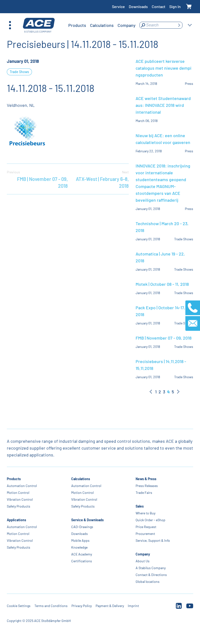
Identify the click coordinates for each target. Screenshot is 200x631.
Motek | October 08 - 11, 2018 (162, 284)
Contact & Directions (151, 575)
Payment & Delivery (110, 606)
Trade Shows (19, 72)
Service (118, 6)
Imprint (133, 606)
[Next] (178, 391)
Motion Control (18, 492)
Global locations (148, 581)
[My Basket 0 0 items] (189, 6)
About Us (143, 561)
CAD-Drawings (82, 527)
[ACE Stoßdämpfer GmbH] (39, 25)
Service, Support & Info (153, 540)
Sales (140, 506)
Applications (16, 520)
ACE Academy (81, 554)
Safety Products (18, 506)
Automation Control (22, 486)
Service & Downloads (87, 520)
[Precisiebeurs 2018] (31, 131)
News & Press (146, 479)
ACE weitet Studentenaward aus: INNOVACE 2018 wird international (163, 105)
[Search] (179, 25)
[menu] (102, 25)
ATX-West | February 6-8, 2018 (102, 179)
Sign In (175, 6)
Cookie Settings (18, 606)
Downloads (138, 6)
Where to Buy (145, 513)
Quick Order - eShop (150, 520)
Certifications (81, 561)
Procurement (145, 533)
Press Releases (147, 486)
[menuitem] (77, 25)
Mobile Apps (80, 540)
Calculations (80, 479)
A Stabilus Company (151, 568)
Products (14, 479)
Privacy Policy (81, 606)
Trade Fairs (144, 492)
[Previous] (150, 391)
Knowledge (79, 547)
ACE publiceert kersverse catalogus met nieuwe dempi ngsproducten (163, 67)
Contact (158, 6)
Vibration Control (20, 499)
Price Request (146, 527)
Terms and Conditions (51, 606)
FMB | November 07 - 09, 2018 (37, 179)
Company (143, 554)
